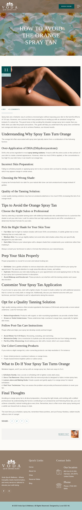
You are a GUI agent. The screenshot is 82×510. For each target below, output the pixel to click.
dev (4, 109)
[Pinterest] (22, 421)
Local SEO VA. (64, 506)
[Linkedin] (27, 421)
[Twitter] (17, 421)
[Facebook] (12, 421)
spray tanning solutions (36, 153)
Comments (14, 109)
